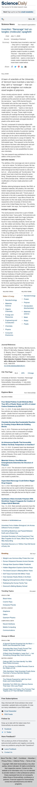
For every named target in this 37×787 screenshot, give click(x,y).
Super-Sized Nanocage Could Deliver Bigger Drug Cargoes (18, 482)
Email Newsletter (10, 711)
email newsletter (27, 12)
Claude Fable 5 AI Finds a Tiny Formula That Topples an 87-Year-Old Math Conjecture (18, 690)
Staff (15, 758)
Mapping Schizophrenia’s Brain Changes (17, 580)
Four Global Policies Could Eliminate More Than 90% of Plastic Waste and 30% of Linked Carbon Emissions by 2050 (18, 404)
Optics (5, 614)
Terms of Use (30, 761)
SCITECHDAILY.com (15, 520)
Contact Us (8, 752)
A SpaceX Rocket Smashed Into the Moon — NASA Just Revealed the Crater (18, 644)
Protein (26, 299)
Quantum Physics (9, 617)
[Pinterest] (19, 67)
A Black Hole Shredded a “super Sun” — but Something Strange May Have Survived (18, 654)
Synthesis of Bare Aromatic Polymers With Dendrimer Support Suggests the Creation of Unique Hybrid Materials (18, 501)
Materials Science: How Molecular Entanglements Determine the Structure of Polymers (17, 462)
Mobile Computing (9, 627)
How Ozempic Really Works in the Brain (17, 577)
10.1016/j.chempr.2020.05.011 (14, 366)
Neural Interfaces (9, 624)
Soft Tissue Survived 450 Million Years (16, 574)
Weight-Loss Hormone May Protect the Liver (18, 558)
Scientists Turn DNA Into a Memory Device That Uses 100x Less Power (18, 685)
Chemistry (8, 326)
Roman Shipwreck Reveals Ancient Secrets (18, 561)
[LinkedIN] (22, 67)
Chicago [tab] (31, 373)
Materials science (27, 312)
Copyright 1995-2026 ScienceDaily (14, 764)
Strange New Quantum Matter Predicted (17, 564)
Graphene (6, 611)
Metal (26, 317)
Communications (9, 630)
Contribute (22, 758)
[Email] (25, 67)
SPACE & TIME (5, 595)
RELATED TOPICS (8, 291)
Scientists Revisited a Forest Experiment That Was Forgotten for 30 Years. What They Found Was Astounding (17, 538)
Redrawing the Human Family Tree (15, 583)
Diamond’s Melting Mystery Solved (15, 586)
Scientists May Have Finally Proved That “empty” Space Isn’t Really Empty (17, 649)
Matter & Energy (8, 296)
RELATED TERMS (26, 291)
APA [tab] (22, 373)
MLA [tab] (16, 373)
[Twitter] (15, 67)
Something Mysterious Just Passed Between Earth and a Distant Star (17, 532)
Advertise (31, 758)
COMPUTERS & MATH (7, 621)
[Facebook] (12, 67)
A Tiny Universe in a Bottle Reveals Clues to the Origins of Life (18, 667)
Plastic (26, 324)
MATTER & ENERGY (7, 608)
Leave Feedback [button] (10, 749)
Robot (26, 320)
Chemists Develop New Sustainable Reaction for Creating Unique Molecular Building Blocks (18, 424)
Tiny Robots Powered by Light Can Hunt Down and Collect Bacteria (17, 680)
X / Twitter (7, 732)
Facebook (7, 729)
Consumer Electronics (9, 334)
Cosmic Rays (7, 602)
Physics (8, 329)
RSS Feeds (8, 714)
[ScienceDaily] (14, 3)
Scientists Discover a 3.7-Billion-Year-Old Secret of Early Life (18, 545)
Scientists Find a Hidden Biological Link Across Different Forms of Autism (18, 526)
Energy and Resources (9, 316)
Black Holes (7, 598)
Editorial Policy (19, 761)
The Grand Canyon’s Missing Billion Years (18, 570)
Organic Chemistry (8, 310)
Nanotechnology (11, 300)
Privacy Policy (7, 761)
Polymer (27, 302)
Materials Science (8, 304)
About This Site (6, 758)
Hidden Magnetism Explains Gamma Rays (18, 567)
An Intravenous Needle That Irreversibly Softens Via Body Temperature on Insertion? (18, 443)
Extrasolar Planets (9, 605)
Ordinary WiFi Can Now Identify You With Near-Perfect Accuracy (17, 662)
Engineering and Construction (11, 321)
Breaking (4, 553)
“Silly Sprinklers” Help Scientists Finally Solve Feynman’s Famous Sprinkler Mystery (19, 672)
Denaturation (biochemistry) (29, 307)
